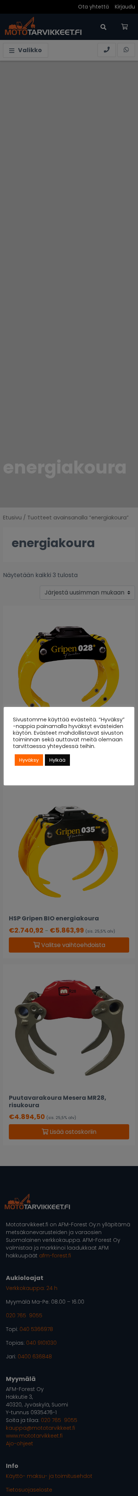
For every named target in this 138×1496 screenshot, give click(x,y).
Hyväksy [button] (29, 760)
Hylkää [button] (57, 760)
